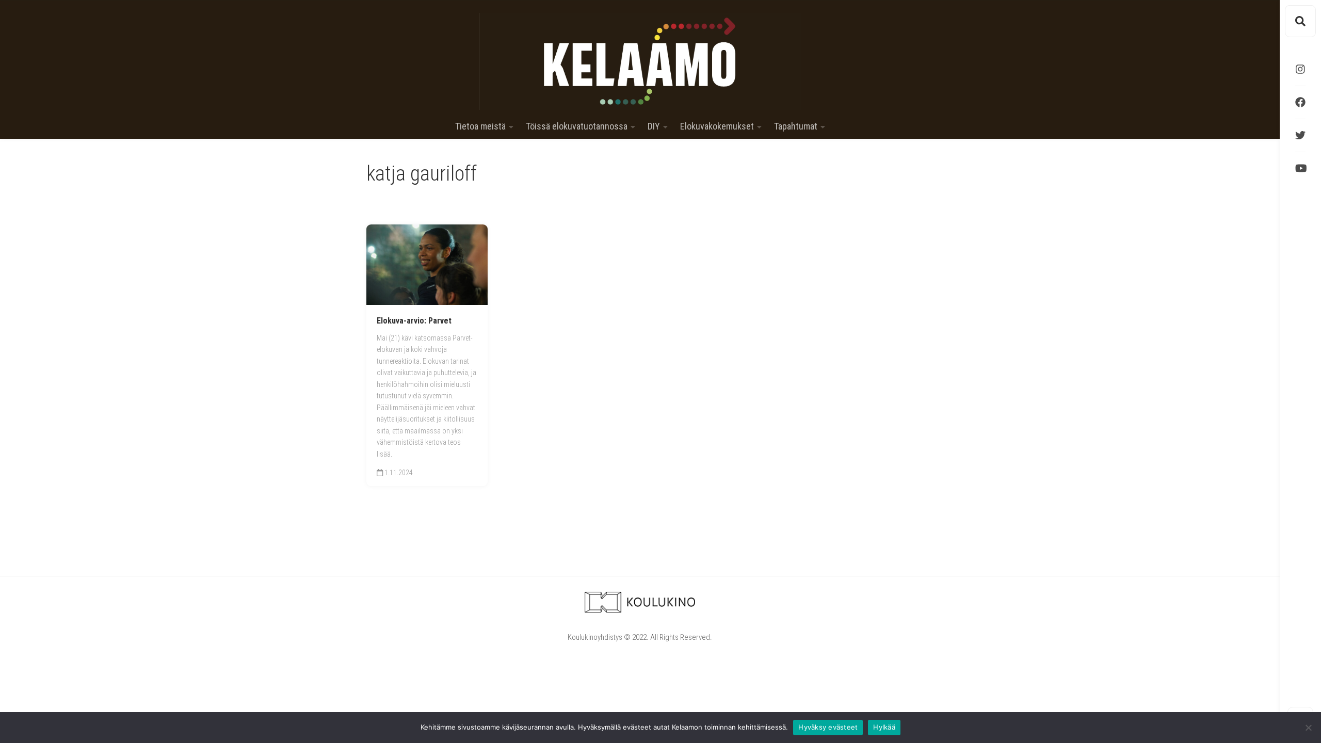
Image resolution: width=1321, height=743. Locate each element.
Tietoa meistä (480, 126)
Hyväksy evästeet (828, 727)
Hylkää (884, 727)
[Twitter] (1300, 135)
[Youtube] (1300, 168)
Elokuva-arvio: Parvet (414, 321)
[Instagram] (1300, 69)
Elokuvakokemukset (717, 126)
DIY (654, 126)
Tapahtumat (795, 126)
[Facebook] (1300, 102)
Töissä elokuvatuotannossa (576, 126)
